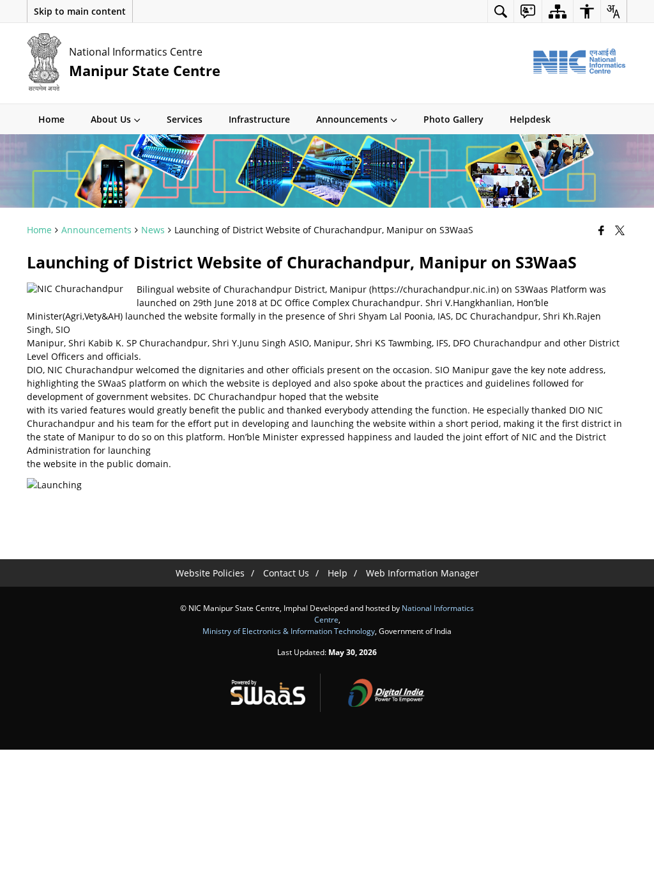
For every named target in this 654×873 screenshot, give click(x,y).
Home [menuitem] (51, 119)
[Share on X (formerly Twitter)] (621, 230)
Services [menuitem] (184, 119)
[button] (80, 11)
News (153, 230)
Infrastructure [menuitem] (259, 119)
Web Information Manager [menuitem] (422, 573)
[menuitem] (500, 11)
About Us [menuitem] (111, 119)
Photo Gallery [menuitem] (453, 119)
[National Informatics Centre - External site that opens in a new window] (579, 61)
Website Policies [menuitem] (210, 573)
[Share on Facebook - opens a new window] (603, 230)
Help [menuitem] (337, 573)
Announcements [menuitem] (352, 119)
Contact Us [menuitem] (286, 573)
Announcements (96, 230)
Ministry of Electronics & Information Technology (288, 631)
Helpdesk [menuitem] (530, 119)
